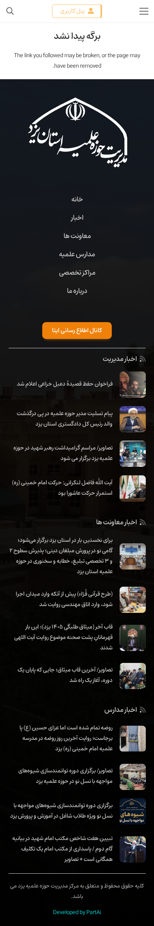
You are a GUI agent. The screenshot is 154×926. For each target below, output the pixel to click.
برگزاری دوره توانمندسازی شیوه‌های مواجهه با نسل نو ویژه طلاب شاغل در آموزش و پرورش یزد (61, 810)
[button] (10, 11)
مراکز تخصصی (77, 272)
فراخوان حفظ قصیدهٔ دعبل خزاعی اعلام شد (65, 384)
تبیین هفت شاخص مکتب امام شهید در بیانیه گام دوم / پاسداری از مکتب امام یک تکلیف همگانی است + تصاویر (62, 848)
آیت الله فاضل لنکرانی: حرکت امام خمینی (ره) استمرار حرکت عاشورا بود (62, 487)
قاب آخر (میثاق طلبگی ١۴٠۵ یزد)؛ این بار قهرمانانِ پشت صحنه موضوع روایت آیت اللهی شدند (63, 637)
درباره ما (77, 290)
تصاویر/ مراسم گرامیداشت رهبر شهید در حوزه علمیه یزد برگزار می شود (63, 452)
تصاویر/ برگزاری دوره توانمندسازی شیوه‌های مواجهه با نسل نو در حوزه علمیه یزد (65, 775)
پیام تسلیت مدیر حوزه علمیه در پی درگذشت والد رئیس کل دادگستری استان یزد (65, 418)
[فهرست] (144, 11)
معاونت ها (77, 235)
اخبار (77, 217)
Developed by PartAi (77, 912)
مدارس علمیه (77, 254)
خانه (77, 199)
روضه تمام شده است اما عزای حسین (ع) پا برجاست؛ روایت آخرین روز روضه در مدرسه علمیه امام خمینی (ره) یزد (66, 738)
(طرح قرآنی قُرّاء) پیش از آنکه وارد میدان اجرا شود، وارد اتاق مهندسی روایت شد (64, 599)
